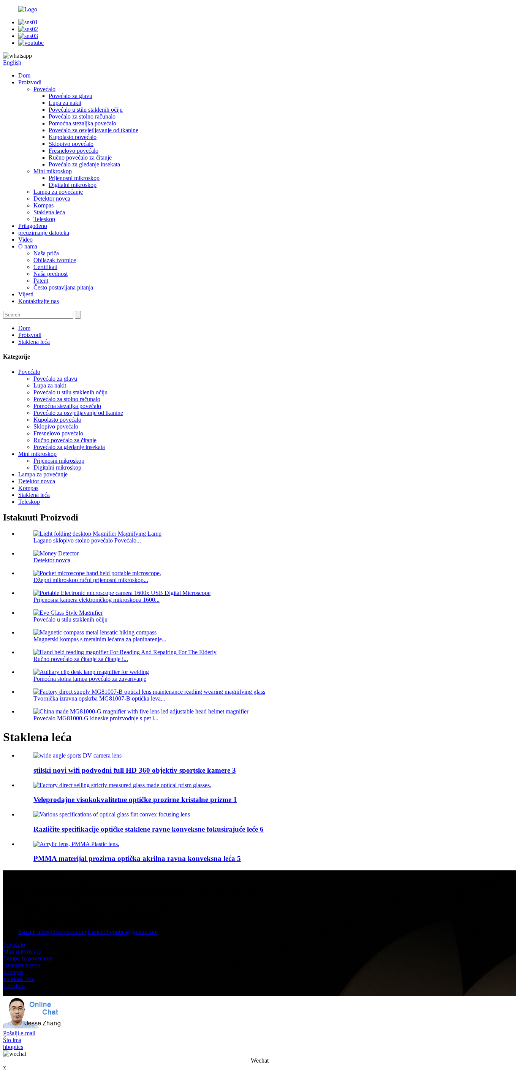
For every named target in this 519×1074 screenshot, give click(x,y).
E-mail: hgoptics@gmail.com (123, 931)
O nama (27, 246)
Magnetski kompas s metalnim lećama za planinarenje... (99, 639)
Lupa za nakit (65, 103)
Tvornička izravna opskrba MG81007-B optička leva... (99, 698)
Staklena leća (49, 212)
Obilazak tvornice (54, 260)
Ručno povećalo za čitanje (80, 157)
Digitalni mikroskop (73, 185)
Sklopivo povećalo (71, 144)
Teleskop (44, 219)
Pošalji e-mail (19, 1033)
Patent (40, 280)
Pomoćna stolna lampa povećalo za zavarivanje (89, 678)
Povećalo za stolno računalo (82, 116)
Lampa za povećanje (58, 191)
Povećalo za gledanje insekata (84, 164)
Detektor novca (51, 198)
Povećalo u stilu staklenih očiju (86, 109)
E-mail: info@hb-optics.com (52, 931)
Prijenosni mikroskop (74, 178)
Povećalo (44, 89)
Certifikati (45, 267)
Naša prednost (50, 273)
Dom (24, 75)
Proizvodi (29, 82)
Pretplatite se (18, 898)
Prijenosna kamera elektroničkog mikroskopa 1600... (96, 599)
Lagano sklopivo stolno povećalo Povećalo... (87, 540)
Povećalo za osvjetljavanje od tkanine (93, 130)
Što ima (12, 1040)
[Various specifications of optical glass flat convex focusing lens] (111, 814)
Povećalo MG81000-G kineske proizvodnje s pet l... (95, 718)
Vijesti (25, 294)
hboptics (13, 1047)
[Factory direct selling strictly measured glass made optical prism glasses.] (122, 785)
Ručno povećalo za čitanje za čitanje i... (80, 659)
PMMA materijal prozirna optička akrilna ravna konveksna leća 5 (137, 858)
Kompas (43, 205)
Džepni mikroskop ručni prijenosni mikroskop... (90, 580)
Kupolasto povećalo (73, 137)
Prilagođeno (32, 226)
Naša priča (46, 253)
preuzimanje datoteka (43, 232)
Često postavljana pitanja (63, 287)
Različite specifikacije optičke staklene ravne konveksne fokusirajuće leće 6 (148, 829)
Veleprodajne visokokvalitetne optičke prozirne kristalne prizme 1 (135, 800)
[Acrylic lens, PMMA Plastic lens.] (76, 844)
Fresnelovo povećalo (73, 150)
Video (25, 239)
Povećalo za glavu (70, 96)
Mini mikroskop (52, 171)
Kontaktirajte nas (38, 301)
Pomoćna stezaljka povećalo (82, 123)
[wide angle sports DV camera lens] (77, 755)
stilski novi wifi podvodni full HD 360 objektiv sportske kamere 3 (134, 770)
